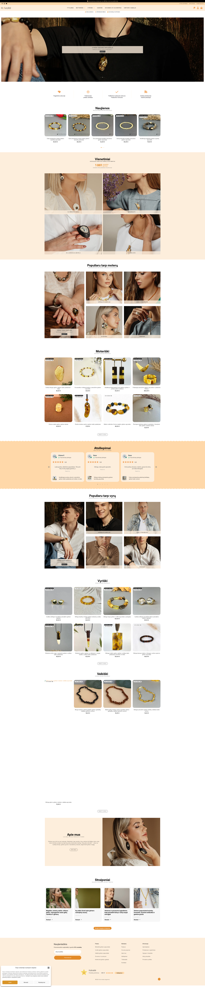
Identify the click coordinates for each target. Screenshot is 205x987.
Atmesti (26, 982)
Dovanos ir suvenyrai (113, 8)
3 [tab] (102, 484)
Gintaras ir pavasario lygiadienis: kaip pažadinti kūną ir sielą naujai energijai (116, 912)
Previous (49, 467)
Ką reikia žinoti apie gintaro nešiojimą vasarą (84, 911)
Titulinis (70, 8)
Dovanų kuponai (125, 950)
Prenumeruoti (67, 957)
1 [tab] (97, 484)
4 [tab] (105, 484)
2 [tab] (100, 484)
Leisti (9, 982)
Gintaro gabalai (130, 8)
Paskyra (123, 947)
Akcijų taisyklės (146, 956)
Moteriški (79, 8)
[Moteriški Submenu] (84, 8)
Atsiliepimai (184, 3)
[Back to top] (159, 979)
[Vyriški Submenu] (94, 8)
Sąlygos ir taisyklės (147, 953)
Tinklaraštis (124, 959)
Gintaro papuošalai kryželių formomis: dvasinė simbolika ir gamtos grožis (144, 912)
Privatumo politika (147, 959)
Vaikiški (100, 8)
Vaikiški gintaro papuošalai (102, 953)
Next (156, 467)
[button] (48, 968)
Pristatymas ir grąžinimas (149, 950)
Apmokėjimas (146, 947)
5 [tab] (107, 484)
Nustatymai (41, 982)
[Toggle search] (194, 8)
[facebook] (2, 3)
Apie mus (192, 3)
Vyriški (90, 8)
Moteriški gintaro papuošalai (102, 947)
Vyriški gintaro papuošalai (102, 950)
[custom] (6, 3)
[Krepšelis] (201, 8)
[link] (198, 8)
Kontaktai (200, 3)
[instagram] (4, 3)
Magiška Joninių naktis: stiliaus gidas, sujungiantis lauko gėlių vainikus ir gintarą (57, 912)
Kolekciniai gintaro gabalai (102, 959)
